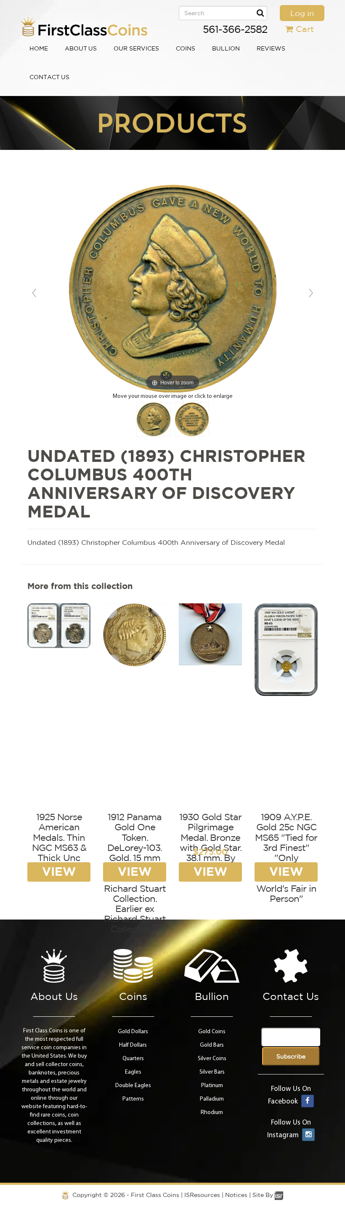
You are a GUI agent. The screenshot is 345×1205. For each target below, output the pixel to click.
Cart (305, 29)
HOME (38, 48)
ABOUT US (81, 48)
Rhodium (212, 1112)
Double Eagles (133, 1085)
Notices (236, 1195)
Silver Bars (212, 1072)
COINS (185, 48)
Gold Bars (212, 1045)
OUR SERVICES (136, 48)
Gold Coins (212, 1032)
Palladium (212, 1099)
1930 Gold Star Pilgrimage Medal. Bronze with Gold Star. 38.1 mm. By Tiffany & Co (210, 842)
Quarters (133, 1059)
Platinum (212, 1085)
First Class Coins (155, 1195)
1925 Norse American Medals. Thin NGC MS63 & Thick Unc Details (59, 842)
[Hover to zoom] (172, 288)
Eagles (133, 1072)
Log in (302, 13)
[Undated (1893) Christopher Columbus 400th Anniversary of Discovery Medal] (153, 419)
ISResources (202, 1195)
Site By (263, 1195)
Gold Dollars (133, 1032)
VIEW (59, 871)
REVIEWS (271, 48)
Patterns (133, 1099)
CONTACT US (49, 77)
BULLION (226, 48)
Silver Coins (212, 1059)
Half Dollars (133, 1045)
